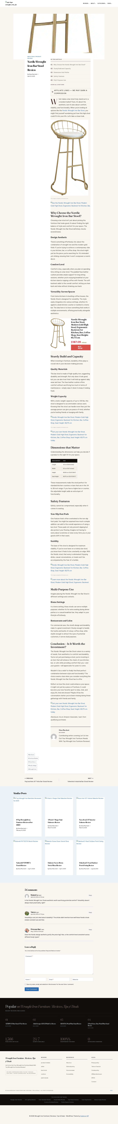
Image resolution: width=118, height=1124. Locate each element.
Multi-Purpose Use (60, 80)
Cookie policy (95, 1070)
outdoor (43, 1074)
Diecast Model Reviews (59, 1099)
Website (75, 979)
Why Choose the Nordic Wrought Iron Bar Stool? (69, 65)
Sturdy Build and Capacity (62, 68)
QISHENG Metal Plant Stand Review (70, 1024)
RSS (111, 1090)
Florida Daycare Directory (67, 1102)
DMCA (93, 1078)
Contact (93, 1082)
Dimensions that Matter (61, 72)
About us (68, 1062)
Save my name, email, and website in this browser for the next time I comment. (50, 984)
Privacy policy (95, 1062)
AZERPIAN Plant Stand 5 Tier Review (16, 1024)
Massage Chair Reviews (16, 1099)
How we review (70, 1070)
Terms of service (95, 1066)
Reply (90, 895)
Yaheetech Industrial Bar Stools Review (80, 780)
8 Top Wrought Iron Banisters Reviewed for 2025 (24, 822)
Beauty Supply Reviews (100, 1099)
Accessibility (69, 1074)
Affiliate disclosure (96, 1074)
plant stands (44, 1078)
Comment (29, 956)
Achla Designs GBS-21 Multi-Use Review (44, 1024)
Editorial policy (70, 1066)
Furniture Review (33, 758)
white (42, 1066)
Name (28, 979)
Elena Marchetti (33, 74)
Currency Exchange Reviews (51, 1102)
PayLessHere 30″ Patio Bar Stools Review (38, 780)
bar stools (31, 56)
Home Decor (32, 762)
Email (51, 979)
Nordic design (32, 765)
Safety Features (59, 76)
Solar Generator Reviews (45, 1099)
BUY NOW (80, 347)
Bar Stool (31, 754)
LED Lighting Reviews (30, 1099)
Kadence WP (84, 1116)
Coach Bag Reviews (86, 1099)
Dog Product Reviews (73, 1099)
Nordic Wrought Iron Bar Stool (73, 110)
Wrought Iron (32, 769)
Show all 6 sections (57, 84)
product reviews (45, 1062)
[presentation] (27, 806)
